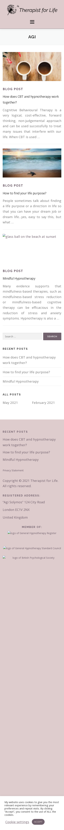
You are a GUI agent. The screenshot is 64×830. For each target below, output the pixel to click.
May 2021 (10, 402)
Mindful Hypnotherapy (19, 278)
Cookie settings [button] (17, 821)
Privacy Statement (13, 470)
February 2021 (43, 402)
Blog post (13, 89)
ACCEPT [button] (38, 821)
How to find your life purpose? (24, 193)
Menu (32, 22)
